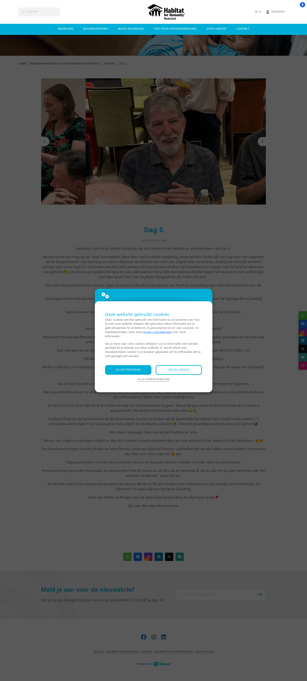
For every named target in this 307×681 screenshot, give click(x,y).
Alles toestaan (128, 370)
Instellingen (178, 370)
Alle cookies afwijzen (153, 379)
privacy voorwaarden (157, 332)
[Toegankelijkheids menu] (302, 4)
